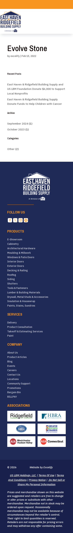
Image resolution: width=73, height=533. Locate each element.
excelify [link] (15, 56)
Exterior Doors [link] (15, 266)
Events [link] (11, 366)
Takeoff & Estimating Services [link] (25, 331)
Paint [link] (10, 335)
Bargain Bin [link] (14, 392)
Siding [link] (11, 279)
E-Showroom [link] (14, 239)
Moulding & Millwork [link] (19, 252)
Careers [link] (11, 370)
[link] (10, 21)
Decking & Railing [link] (17, 270)
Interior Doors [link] (15, 261)
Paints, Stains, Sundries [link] (21, 305)
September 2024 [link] (17, 123)
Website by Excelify (41, 467)
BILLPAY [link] (12, 396)
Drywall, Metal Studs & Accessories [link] (27, 297)
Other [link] (11, 149)
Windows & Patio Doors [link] (20, 257)
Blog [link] (10, 361)
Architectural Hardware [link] (21, 248)
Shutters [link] (12, 283)
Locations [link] (13, 379)
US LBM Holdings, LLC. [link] (23, 475)
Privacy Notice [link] (37, 480)
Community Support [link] (18, 383)
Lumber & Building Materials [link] (23, 292)
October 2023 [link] (16, 129)
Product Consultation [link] (19, 327)
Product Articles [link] (17, 357)
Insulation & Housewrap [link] (21, 301)
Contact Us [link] (13, 374)
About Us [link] (12, 352)
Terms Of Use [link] (46, 475)
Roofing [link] (11, 274)
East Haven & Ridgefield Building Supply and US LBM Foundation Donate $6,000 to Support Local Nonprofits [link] (36, 89)
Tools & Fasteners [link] (17, 288)
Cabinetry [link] (13, 244)
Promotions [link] (14, 388)
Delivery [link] (12, 322)
